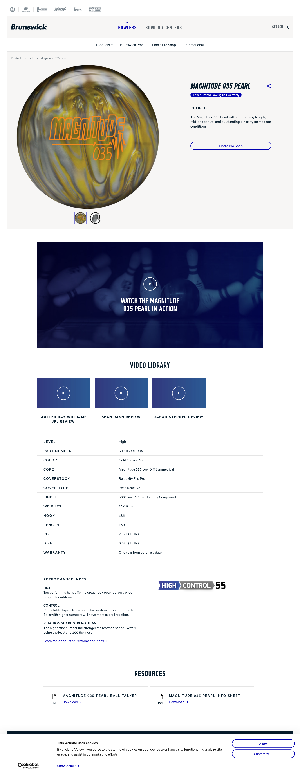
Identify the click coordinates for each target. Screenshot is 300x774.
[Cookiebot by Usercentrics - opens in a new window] (28, 766)
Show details (66, 765)
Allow (263, 743)
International (194, 44)
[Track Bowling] (77, 9)
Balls (31, 58)
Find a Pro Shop (164, 44)
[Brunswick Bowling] (35, 27)
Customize (262, 754)
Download (70, 702)
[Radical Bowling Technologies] (60, 9)
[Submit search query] (287, 27)
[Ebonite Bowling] (26, 9)
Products (103, 44)
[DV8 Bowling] (12, 9)
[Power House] (95, 9)
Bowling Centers (163, 27)
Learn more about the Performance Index (73, 641)
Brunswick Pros (131, 44)
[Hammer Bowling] (42, 9)
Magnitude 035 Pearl (53, 58)
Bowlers (127, 27)
